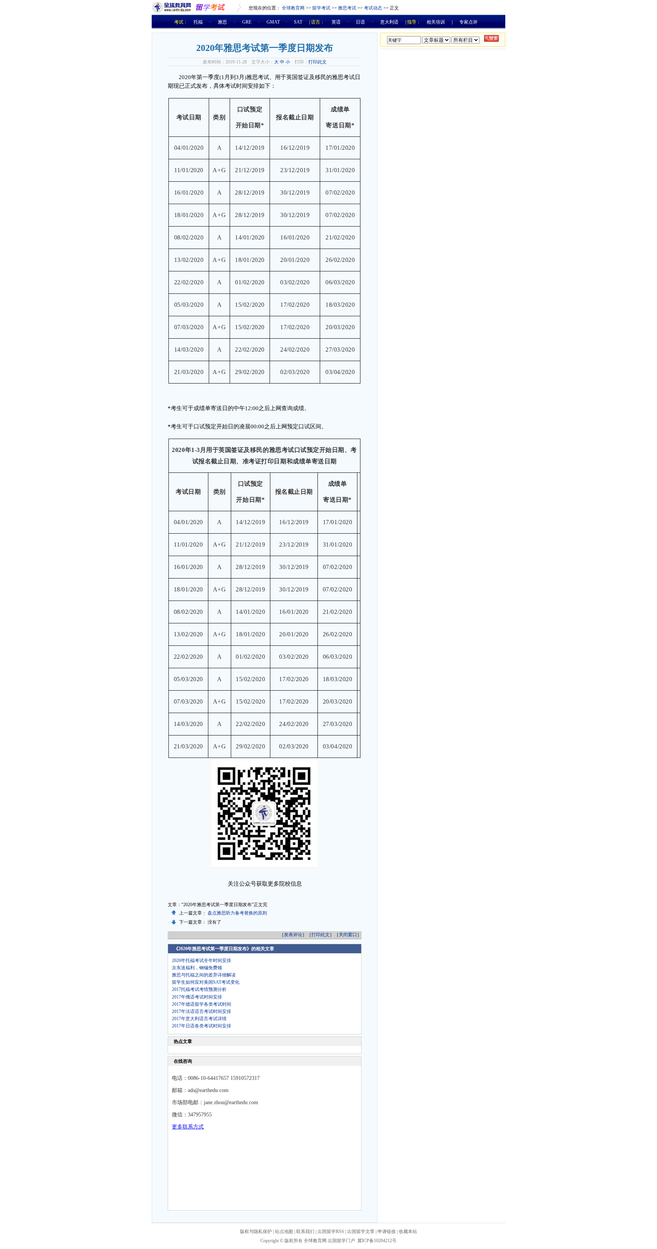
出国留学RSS (330, 1231)
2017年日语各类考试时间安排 (201, 1026)
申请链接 (387, 1231)
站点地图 (284, 1231)
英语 (336, 22)
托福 (198, 22)
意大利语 (389, 22)
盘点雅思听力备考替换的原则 (237, 913)
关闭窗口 (348, 934)
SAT (298, 22)
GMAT (273, 22)
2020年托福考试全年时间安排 (201, 960)
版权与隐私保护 (256, 1231)
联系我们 (305, 1231)
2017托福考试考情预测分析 (199, 989)
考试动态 (373, 8)
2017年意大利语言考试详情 (199, 1018)
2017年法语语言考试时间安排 (201, 1011)
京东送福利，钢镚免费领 (197, 967)
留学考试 (321, 8)
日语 (360, 22)
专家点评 (468, 22)
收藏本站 (408, 1231)
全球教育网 (293, 8)
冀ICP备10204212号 (377, 1240)
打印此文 (317, 62)
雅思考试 (347, 8)
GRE (246, 22)
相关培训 (436, 22)
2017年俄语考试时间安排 (197, 997)
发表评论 (293, 934)
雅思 (222, 22)
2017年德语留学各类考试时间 (201, 1004)
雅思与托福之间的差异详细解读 (204, 975)
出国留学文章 (361, 1231)
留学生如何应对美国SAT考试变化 (206, 982)
